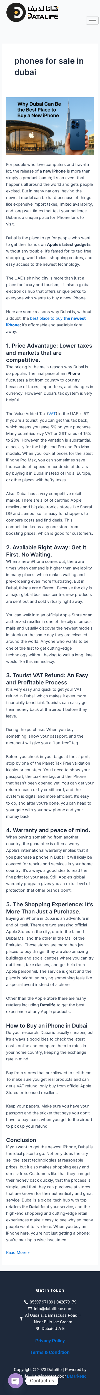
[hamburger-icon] (92, 21)
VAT (52, 413)
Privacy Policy (50, 1340)
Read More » (18, 1252)
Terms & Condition (50, 1352)
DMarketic (76, 1376)
